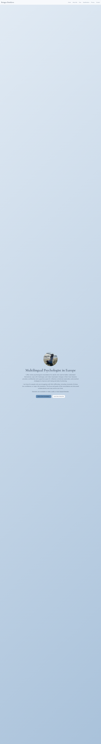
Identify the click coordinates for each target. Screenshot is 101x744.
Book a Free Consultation (43, 396)
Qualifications (86, 2)
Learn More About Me (59, 396)
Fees (80, 2)
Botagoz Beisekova (7, 2)
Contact (98, 2)
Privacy (92, 2)
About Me (75, 2)
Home (69, 2)
